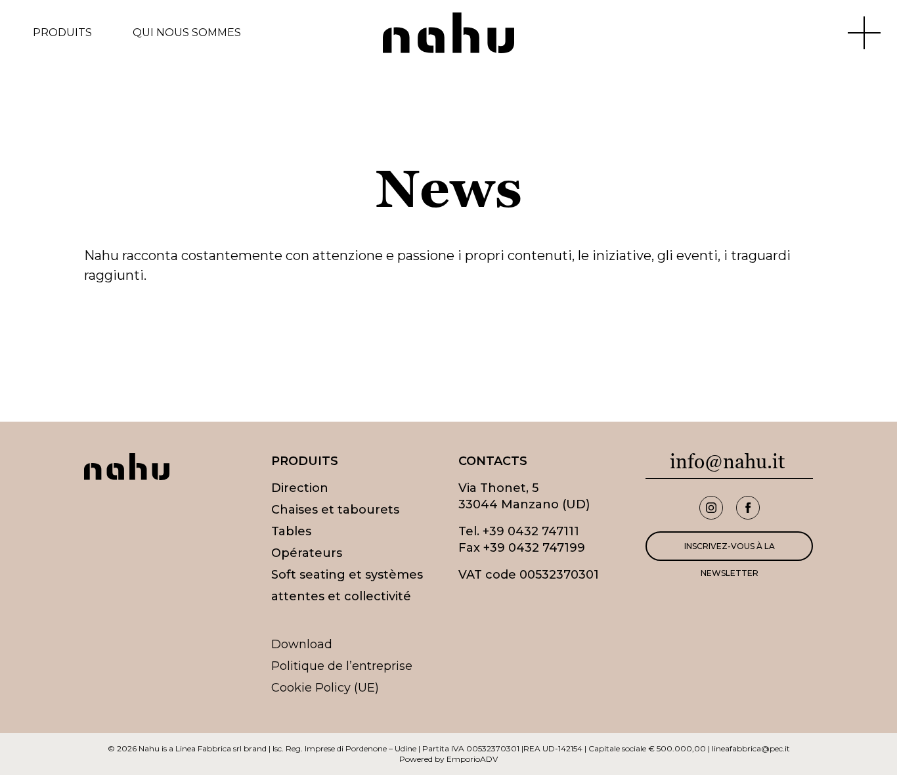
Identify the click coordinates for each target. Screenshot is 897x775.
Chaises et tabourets (335, 509)
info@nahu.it (727, 461)
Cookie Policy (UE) (325, 687)
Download (301, 644)
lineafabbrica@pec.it (751, 748)
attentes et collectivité (341, 596)
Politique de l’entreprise (341, 666)
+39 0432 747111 (531, 531)
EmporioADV (472, 759)
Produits (62, 33)
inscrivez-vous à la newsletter (729, 551)
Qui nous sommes (187, 33)
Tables (291, 531)
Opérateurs (306, 553)
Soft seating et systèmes (347, 574)
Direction (299, 488)
